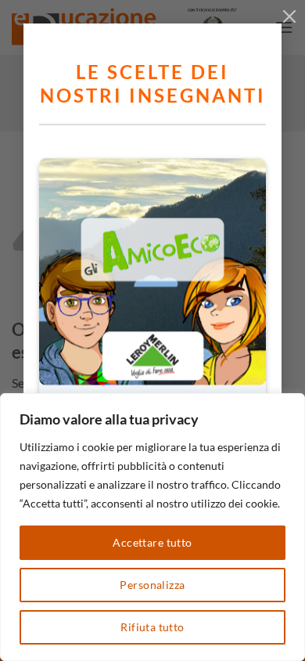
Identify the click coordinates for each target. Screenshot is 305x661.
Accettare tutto (152, 542)
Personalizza (152, 584)
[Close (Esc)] (289, 15)
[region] (152, 527)
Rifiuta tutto (152, 627)
